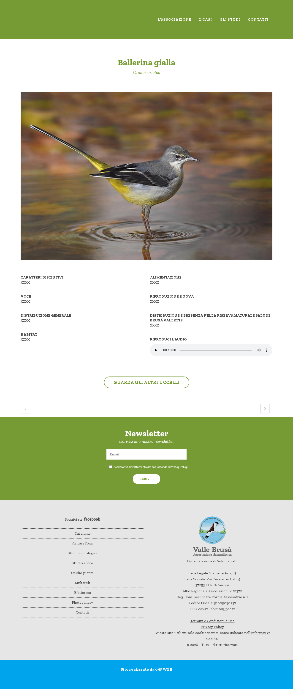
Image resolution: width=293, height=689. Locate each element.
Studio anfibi (82, 563)
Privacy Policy (178, 467)
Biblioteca (82, 592)
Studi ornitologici (82, 553)
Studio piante (82, 573)
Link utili (82, 582)
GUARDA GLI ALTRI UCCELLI (147, 382)
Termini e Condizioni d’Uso (212, 621)
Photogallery (82, 602)
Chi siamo (82, 533)
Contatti (82, 612)
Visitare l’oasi (82, 543)
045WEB (163, 669)
